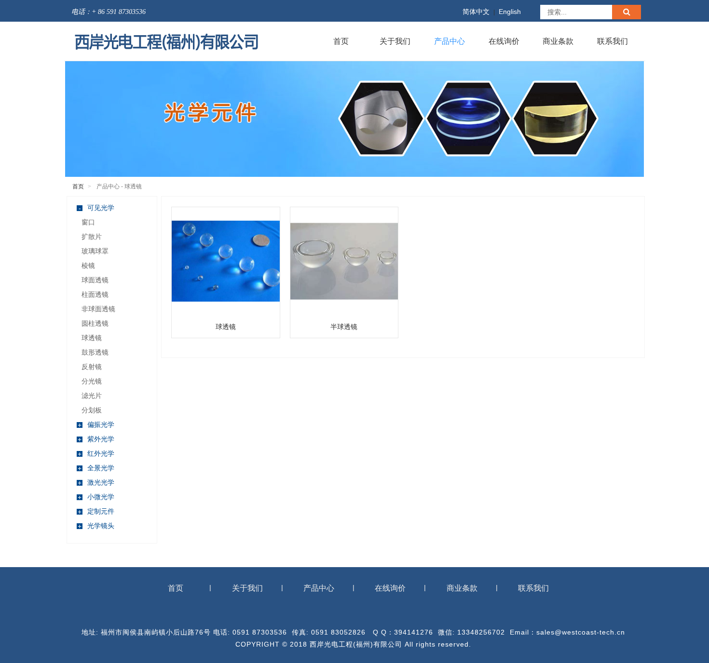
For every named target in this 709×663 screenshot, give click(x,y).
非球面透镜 (98, 309)
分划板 (92, 410)
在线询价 (504, 41)
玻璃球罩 (95, 251)
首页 (341, 41)
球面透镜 (95, 280)
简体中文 (476, 11)
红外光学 (96, 454)
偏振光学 (96, 425)
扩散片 (92, 236)
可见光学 (97, 208)
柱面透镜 (95, 294)
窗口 (88, 222)
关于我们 (395, 41)
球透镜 (92, 338)
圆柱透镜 (95, 323)
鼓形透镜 (95, 352)
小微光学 (96, 497)
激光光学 (96, 482)
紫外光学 (96, 439)
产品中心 (449, 41)
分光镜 (92, 381)
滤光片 (92, 395)
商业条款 (558, 41)
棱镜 (88, 265)
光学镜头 (96, 526)
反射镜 (92, 367)
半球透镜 (343, 327)
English (510, 11)
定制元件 (96, 511)
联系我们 (612, 41)
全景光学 (96, 468)
